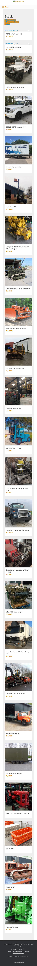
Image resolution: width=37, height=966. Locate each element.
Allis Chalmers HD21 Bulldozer (16, 329)
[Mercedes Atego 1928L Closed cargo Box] (28, 634)
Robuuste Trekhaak (12, 927)
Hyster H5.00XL (11, 207)
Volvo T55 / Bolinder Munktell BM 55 (17, 813)
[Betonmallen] (28, 833)
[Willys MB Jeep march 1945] (28, 70)
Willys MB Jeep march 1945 (15, 87)
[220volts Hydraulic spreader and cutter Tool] (28, 471)
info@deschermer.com (18, 951)
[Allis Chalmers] (28, 870)
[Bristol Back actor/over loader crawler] (28, 271)
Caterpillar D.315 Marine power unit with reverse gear (17, 248)
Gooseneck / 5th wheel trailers (15, 694)
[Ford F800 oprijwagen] (28, 716)
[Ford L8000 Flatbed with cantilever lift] (28, 513)
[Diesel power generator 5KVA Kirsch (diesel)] (28, 553)
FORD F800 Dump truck (13, 47)
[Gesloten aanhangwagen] (28, 756)
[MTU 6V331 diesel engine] (28, 594)
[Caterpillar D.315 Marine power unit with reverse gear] (28, 229)
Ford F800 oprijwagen (13, 733)
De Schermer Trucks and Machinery (13, 944)
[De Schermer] (18, 1)
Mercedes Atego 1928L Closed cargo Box (18, 653)
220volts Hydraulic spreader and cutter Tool (18, 489)
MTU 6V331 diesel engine (14, 612)
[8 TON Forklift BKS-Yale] (28, 431)
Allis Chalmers (10, 887)
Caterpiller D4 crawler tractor (15, 368)
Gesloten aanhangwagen (14, 773)
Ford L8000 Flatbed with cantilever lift (18, 530)
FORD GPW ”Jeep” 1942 (14, 34)
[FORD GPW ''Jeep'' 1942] (28, 30)
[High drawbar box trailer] (28, 149)
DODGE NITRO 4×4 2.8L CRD (16, 127)
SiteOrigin (21, 962)
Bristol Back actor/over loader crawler (18, 289)
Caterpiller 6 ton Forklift (13, 408)
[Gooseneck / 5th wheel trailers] (28, 676)
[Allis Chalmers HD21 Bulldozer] (28, 311)
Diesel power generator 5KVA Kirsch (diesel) (17, 571)
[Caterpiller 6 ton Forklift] (28, 391)
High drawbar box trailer (13, 167)
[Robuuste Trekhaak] (28, 910)
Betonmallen (10, 848)
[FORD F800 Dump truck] (28, 43)
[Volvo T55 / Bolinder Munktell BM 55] (28, 796)
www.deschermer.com (18, 953)
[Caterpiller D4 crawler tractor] (28, 351)
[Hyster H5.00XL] (28, 189)
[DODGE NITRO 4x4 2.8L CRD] (28, 110)
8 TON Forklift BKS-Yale (13, 448)
